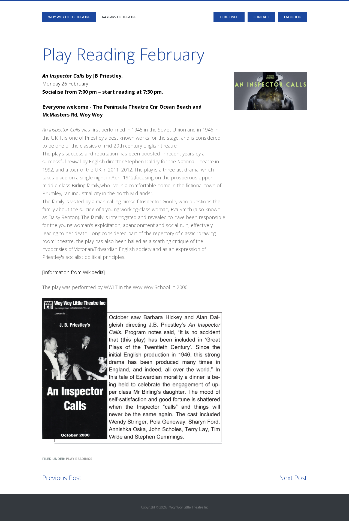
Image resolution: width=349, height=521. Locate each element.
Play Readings (79, 458)
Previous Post (61, 477)
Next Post (293, 477)
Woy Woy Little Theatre (69, 17)
